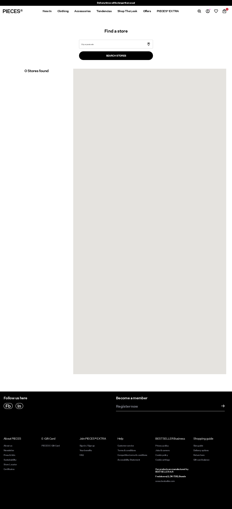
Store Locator (10, 464)
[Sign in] (207, 11)
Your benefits (86, 450)
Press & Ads (9, 455)
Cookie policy (161, 455)
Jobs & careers (162, 450)
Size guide (198, 445)
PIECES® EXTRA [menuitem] (168, 11)
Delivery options (201, 450)
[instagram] (19, 406)
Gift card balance (201, 459)
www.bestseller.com (165, 481)
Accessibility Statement (128, 459)
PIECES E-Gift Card (51, 445)
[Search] (199, 11)
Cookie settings (162, 459)
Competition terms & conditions (132, 455)
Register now (127, 407)
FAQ (82, 455)
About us (8, 445)
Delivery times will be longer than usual (116, 2)
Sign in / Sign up (87, 445)
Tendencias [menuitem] (104, 11)
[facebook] (8, 406)
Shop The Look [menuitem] (127, 11)
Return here (199, 455)
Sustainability (10, 459)
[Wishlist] (216, 11)
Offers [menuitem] (147, 11)
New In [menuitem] (47, 11)
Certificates (9, 469)
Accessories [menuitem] (82, 11)
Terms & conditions (126, 450)
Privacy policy (162, 445)
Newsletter (9, 450)
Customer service (125, 445)
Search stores (116, 55)
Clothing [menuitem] (63, 11)
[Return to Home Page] (13, 11)
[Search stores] (151, 42)
